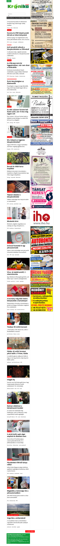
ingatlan (18, 526)
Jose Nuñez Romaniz (16, 362)
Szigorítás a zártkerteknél (16, 518)
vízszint (13, 92)
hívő (18, 388)
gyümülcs (13, 281)
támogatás (15, 42)
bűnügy (8, 177)
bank (10, 58)
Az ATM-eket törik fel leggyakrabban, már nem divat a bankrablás (18, 65)
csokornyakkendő (22, 445)
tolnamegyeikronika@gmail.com (16, 540)
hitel (15, 309)
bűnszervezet (11, 76)
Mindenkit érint (12, 221)
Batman (15, 334)
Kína (8, 500)
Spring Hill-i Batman (11, 416)
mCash (21, 473)
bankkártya (11, 228)
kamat (8, 309)
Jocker (18, 334)
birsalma (8, 281)
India (15, 388)
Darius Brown (9, 445)
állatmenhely (15, 445)
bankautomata (22, 76)
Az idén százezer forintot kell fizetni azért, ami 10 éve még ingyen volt (17, 112)
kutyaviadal (13, 177)
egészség (21, 281)
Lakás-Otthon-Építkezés (12, 515)
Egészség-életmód (11, 269)
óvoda (19, 416)
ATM (8, 42)
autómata (11, 203)
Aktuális (9, 30)
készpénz (14, 58)
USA (16, 416)
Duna (11, 92)
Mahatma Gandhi (10, 388)
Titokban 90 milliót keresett (17, 327)
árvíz (8, 92)
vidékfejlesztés (20, 42)
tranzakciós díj (16, 149)
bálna (12, 27)
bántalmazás (23, 416)
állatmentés (15, 27)
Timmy (8, 27)
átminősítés (14, 526)
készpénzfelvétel (17, 228)
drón (8, 254)
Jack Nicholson (10, 334)
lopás (13, 254)
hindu (21, 388)
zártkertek (9, 526)
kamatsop (12, 309)
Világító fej (11, 380)
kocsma (10, 42)
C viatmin (17, 281)
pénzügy (11, 122)
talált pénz (9, 362)
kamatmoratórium (20, 309)
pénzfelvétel (16, 203)
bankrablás (17, 254)
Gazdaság (9, 137)
